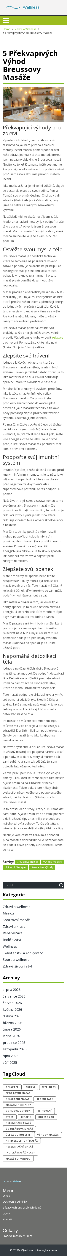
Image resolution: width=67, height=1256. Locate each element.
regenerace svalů (18, 1123)
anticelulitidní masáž (22, 1140)
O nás (6, 1195)
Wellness (10, 946)
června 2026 (12, 1002)
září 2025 (10, 1062)
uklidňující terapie (15, 867)
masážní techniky (18, 1105)
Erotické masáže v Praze (17, 1236)
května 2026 (12, 1009)
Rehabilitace (13, 933)
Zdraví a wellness (16, 906)
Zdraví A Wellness (25, 29)
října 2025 (10, 1056)
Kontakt (7, 1219)
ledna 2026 (11, 1036)
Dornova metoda (18, 1110)
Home (6, 29)
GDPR (6, 1213)
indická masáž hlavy (20, 1152)
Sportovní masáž (16, 920)
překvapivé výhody (42, 867)
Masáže (9, 913)
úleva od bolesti (18, 1134)
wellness (49, 1087)
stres (10, 1117)
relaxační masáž (17, 1099)
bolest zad (46, 1117)
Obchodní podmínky (15, 1201)
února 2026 (12, 1029)
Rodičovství (12, 939)
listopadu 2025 (14, 1049)
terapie (26, 1117)
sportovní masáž (18, 1093)
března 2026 (12, 1023)
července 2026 (14, 996)
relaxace (57, 337)
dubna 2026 (12, 1016)
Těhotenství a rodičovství (23, 953)
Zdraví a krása (14, 926)
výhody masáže (52, 861)
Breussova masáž (27, 861)
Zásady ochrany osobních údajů (22, 1207)
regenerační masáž (19, 1146)
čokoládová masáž (19, 1128)
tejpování (45, 1110)
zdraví (30, 1087)
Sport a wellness (16, 959)
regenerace (44, 1099)
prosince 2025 (14, 1042)
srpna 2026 (11, 989)
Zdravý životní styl (17, 966)
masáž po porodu (18, 1158)
